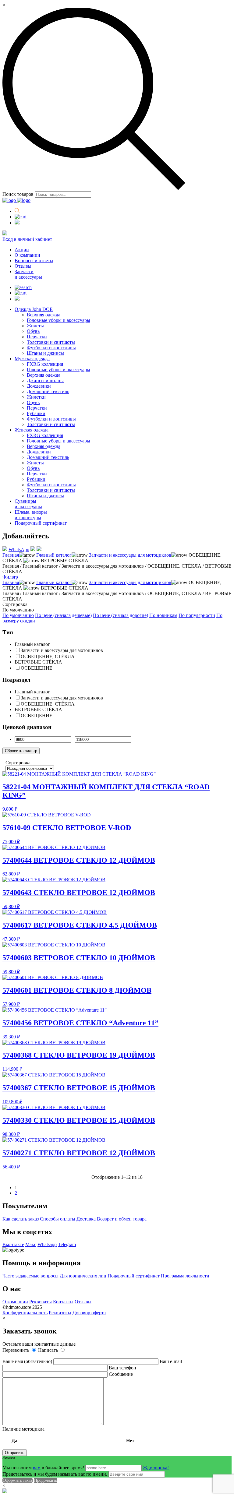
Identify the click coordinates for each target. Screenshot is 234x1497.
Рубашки (36, 413)
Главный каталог (54, 555)
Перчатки (37, 336)
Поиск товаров (18, 194)
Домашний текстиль (48, 391)
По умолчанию (18, 615)
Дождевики (39, 386)
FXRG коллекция (45, 364)
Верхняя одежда (43, 314)
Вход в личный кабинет (27, 239)
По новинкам (163, 615)
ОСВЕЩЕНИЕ (36, 668)
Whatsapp (47, 1244)
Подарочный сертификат (41, 523)
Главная (10, 555)
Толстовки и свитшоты (51, 342)
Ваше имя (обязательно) (27, 1361)
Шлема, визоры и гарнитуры (31, 514)
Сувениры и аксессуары (28, 503)
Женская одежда (31, 429)
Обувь (33, 331)
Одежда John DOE (34, 309)
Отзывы (23, 266)
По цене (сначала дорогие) (120, 615)
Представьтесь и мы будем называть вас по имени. (54, 1474)
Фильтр (10, 576)
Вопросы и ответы (34, 260)
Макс (30, 1244)
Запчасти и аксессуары (28, 274)
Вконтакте (13, 1244)
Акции (22, 249)
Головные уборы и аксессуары (58, 320)
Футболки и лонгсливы (51, 347)
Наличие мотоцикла (68, 1434)
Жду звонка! (156, 1467)
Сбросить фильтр (21, 750)
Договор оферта (89, 1312)
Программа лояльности (185, 1275)
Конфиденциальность (25, 1312)
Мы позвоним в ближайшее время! (43, 1467)
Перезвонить (16, 1350)
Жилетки (36, 397)
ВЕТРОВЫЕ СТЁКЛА (38, 661)
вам (37, 1467)
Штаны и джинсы (45, 353)
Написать (48, 1350)
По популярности (197, 615)
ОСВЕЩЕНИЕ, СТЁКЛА (48, 656)
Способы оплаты (57, 1218)
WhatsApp (19, 549)
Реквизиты (40, 1301)
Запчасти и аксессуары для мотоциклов (130, 555)
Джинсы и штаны (45, 380)
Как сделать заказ (20, 1218)
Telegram (67, 1244)
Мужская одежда (32, 358)
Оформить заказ (17, 1480)
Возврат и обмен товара (122, 1218)
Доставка (86, 1218)
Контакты (63, 1301)
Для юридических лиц (83, 1275)
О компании (27, 255)
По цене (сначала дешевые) (63, 615)
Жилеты (35, 325)
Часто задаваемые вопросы (30, 1275)
